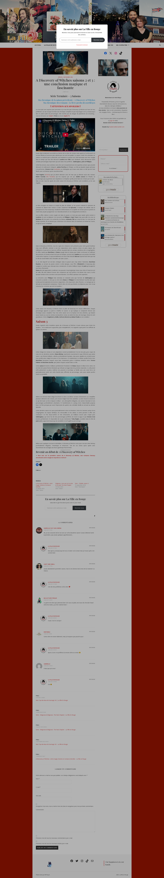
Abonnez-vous (98, 40)
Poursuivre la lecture (82, 45)
